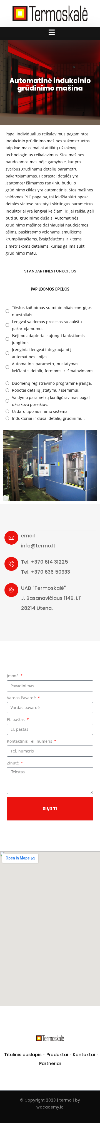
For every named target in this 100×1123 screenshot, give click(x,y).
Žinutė (13, 763)
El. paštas (16, 719)
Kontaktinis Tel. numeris (30, 741)
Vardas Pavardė (22, 697)
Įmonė (13, 675)
